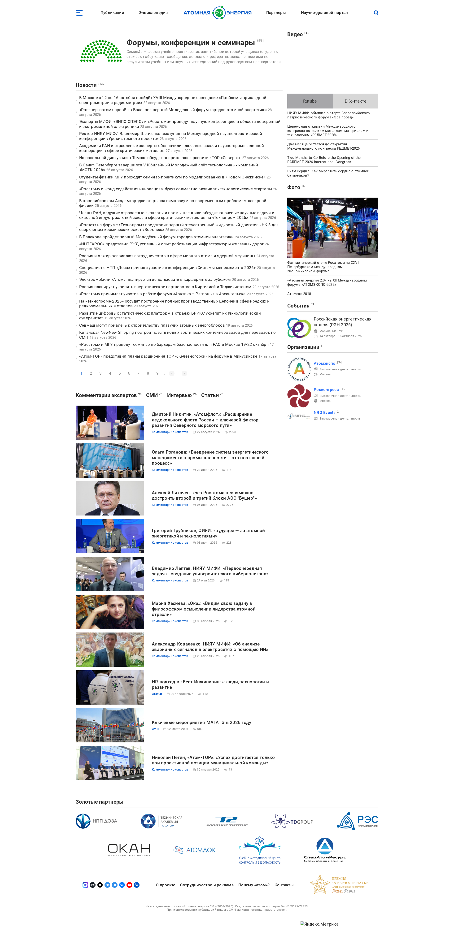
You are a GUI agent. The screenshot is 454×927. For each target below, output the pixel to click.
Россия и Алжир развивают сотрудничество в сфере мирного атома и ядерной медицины (167, 255)
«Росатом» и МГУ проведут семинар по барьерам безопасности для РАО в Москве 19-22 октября (174, 344)
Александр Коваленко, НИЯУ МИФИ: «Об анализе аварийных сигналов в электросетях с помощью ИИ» (210, 646)
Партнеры (276, 12)
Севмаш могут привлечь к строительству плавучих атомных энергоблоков (152, 325)
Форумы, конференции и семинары (191, 42)
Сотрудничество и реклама (206, 885)
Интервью (179, 395)
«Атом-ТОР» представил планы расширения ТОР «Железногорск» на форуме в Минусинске (168, 356)
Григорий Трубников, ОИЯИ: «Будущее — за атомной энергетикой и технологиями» (208, 533)
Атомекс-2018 (299, 294)
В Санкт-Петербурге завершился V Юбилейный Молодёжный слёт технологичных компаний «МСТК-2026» (168, 167)
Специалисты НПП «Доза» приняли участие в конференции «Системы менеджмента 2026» (167, 267)
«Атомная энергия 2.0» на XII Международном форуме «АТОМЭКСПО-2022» (327, 282)
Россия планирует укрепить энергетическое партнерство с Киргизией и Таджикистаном (165, 286)
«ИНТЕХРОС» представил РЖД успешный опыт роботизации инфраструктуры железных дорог (171, 244)
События (298, 306)
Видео (295, 34)
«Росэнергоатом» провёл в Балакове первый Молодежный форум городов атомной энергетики (173, 109)
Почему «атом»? (254, 885)
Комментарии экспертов (106, 395)
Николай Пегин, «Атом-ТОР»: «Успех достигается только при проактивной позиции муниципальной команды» (213, 760)
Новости (86, 85)
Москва (325, 331)
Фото (293, 187)
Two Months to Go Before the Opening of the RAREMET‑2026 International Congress (324, 160)
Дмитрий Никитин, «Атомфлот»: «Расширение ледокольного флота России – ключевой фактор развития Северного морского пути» (205, 420)
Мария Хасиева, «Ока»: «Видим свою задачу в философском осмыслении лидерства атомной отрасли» (204, 609)
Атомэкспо (324, 363)
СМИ (152, 395)
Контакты (284, 885)
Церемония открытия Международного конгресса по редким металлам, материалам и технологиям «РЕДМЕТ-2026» (327, 130)
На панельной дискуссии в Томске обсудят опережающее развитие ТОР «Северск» (160, 157)
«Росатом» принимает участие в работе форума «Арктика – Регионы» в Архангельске (162, 293)
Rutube (310, 101)
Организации (303, 347)
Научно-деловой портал (324, 12)
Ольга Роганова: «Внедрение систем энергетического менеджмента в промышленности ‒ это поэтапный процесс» (210, 457)
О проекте (165, 885)
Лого (219, 13)
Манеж (337, 331)
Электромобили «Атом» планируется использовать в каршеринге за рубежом (155, 279)
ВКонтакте (356, 101)
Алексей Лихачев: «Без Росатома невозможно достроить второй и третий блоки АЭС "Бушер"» (204, 495)
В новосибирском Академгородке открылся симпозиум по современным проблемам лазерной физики (172, 203)
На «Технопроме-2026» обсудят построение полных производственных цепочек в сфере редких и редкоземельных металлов (174, 303)
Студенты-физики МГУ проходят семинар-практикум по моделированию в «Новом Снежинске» (172, 177)
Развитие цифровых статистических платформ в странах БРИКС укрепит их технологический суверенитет (170, 316)
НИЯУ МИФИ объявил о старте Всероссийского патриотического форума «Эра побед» (328, 115)
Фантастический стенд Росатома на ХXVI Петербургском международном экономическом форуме (323, 266)
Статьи (210, 395)
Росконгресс (326, 389)
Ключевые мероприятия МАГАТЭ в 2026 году (201, 722)
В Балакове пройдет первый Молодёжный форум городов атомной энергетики (156, 236)
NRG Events (325, 412)
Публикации (112, 12)
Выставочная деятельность (340, 369)
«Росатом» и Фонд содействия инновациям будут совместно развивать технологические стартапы (175, 188)
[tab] (310, 101)
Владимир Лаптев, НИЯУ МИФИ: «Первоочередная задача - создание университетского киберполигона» (210, 571)
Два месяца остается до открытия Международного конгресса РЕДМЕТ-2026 (323, 146)
